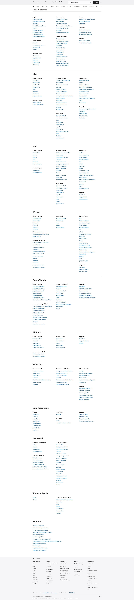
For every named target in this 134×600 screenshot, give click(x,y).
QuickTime (59, 136)
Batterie (81, 184)
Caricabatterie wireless (39, 267)
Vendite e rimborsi (62, 598)
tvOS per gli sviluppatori (86, 373)
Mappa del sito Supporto (39, 550)
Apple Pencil (36, 170)
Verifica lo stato (42, 539)
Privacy (35, 49)
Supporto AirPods (84, 341)
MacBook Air (36, 85)
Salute (81, 168)
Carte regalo (59, 54)
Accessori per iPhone (38, 464)
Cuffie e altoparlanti (61, 91)
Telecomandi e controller (62, 384)
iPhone (34, 568)
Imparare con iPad (84, 173)
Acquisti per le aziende (85, 43)
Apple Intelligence (84, 85)
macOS (81, 82)
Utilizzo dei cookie (46, 598)
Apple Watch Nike (37, 295)
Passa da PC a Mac (84, 80)
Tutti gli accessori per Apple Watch (42, 306)
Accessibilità (36, 47)
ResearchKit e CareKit (85, 234)
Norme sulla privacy (37, 598)
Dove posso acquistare (87, 109)
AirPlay (81, 371)
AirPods (35, 447)
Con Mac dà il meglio (85, 223)
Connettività (59, 471)
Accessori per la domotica (40, 317)
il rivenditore (54, 592)
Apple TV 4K (36, 373)
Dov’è (80, 100)
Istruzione (90, 564)
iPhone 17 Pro (36, 220)
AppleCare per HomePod (86, 395)
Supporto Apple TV (84, 390)
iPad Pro (35, 155)
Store (34, 563)
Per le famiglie (83, 157)
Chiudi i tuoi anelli (61, 302)
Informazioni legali (38, 30)
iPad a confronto (37, 164)
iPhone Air (35, 223)
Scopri (34, 497)
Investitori (35, 23)
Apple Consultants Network (40, 548)
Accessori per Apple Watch (40, 466)
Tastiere (58, 173)
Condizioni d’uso (54, 598)
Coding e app (59, 508)
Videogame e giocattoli (62, 164)
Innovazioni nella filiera (39, 45)
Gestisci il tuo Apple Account (87, 19)
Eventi (89, 585)
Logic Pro (58, 127)
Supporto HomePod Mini (86, 397)
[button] (80, 2)
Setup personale (60, 59)
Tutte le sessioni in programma (64, 499)
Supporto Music (83, 414)
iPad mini (35, 161)
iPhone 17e (35, 227)
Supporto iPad (83, 197)
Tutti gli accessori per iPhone (41, 242)
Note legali (70, 598)
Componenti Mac (60, 94)
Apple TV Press (37, 58)
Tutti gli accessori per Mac (63, 80)
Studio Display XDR (38, 104)
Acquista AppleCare (38, 537)
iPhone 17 (35, 225)
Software (58, 107)
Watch (34, 570)
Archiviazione (59, 109)
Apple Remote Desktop (62, 131)
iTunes (57, 420)
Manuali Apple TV (84, 393)
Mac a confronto (37, 96)
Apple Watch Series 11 (38, 288)
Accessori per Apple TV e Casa (41, 469)
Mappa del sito (76, 598)
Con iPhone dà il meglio (85, 87)
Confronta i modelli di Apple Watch (42, 300)
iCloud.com (82, 23)
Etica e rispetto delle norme (93, 583)
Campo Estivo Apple (61, 43)
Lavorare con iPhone (84, 245)
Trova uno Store (63, 563)
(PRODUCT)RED (83, 261)
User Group (36, 64)
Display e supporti (61, 161)
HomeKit (58, 170)
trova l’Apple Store (47, 592)
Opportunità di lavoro (39, 21)
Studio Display (37, 102)
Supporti (35, 321)
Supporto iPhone (83, 269)
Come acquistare (64, 26)
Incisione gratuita (84, 188)
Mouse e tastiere (60, 98)
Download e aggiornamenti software (42, 532)
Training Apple (37, 546)
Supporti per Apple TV (62, 373)
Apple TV (35, 377)
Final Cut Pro (59, 122)
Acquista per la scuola (85, 32)
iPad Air (35, 157)
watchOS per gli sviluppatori (63, 304)
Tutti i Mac (36, 80)
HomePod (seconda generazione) (41, 380)
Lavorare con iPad (84, 170)
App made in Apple (61, 115)
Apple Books (59, 129)
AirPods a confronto (38, 347)
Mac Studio (36, 94)
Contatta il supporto (38, 525)
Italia (100, 596)
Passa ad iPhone (83, 243)
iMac (34, 89)
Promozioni (59, 30)
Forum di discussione (85, 293)
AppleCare (82, 111)
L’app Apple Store (61, 61)
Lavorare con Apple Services (63, 423)
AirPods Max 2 (37, 345)
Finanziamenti (59, 52)
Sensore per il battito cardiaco (87, 297)
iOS (80, 218)
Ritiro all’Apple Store (61, 56)
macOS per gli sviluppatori (86, 89)
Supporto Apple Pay (84, 419)
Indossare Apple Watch (85, 295)
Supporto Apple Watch (85, 288)
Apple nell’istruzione (84, 30)
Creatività (58, 87)
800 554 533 (71, 592)
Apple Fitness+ (60, 295)
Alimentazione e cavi (61, 102)
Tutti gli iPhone (37, 218)
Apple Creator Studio (61, 118)
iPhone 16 (35, 229)
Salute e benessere (61, 168)
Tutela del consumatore (62, 65)
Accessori (35, 577)
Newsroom (35, 55)
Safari (57, 133)
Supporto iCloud (83, 416)
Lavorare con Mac (84, 91)
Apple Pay (82, 166)
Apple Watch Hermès (38, 297)
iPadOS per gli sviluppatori (86, 175)
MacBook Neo (36, 82)
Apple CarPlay (83, 238)
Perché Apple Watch (61, 286)
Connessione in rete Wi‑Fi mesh (64, 96)
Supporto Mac (83, 113)
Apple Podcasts (60, 138)
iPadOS (81, 153)
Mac (33, 564)
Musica (58, 506)
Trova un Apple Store (61, 19)
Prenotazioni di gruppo (62, 41)
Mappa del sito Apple (40, 10)
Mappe (58, 201)
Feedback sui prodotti (39, 36)
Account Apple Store (84, 21)
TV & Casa (35, 573)
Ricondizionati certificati (62, 32)
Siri (80, 161)
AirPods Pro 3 (36, 343)
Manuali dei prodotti (38, 534)
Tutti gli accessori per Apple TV (64, 371)
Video (57, 504)
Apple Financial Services (62, 28)
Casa (57, 120)
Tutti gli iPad (36, 153)
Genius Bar (59, 45)
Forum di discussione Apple (40, 530)
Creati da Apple (60, 465)
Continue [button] (96, 2)
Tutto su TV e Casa (38, 371)
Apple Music (59, 293)
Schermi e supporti (61, 89)
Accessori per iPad (38, 462)
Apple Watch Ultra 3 (38, 291)
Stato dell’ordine (60, 47)
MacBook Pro (36, 87)
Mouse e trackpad (61, 175)
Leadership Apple (37, 19)
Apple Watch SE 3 (37, 293)
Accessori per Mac (38, 460)
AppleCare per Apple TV (85, 388)
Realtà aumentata (83, 159)
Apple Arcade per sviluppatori (87, 98)
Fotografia (59, 100)
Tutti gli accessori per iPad (63, 153)
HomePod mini (37, 382)
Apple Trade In (60, 50)
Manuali (81, 343)
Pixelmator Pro (60, 124)
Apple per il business (84, 40)
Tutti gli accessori (37, 457)
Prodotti (58, 513)
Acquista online (60, 21)
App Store (35, 430)
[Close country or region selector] (100, 2)
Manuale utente (83, 115)
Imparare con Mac (84, 94)
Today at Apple (60, 39)
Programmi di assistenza (39, 543)
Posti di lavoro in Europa (39, 26)
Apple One (59, 300)
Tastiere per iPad (37, 172)
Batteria (58, 308)
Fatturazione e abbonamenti (86, 421)
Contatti (35, 28)
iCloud (81, 164)
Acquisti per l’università (85, 34)
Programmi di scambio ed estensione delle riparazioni (47, 541)
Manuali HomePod (84, 399)
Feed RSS (35, 60)
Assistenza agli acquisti (62, 63)
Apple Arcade (82, 96)
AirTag (34, 445)
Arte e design (59, 511)
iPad (34, 159)
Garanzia (89, 580)
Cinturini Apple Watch (39, 308)
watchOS (58, 288)
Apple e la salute (77, 575)
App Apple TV (36, 375)
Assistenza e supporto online (40, 528)
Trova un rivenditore (61, 23)
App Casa (35, 384)
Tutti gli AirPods (37, 338)
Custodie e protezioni (62, 85)
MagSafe (35, 260)
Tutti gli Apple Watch (38, 286)
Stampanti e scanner (61, 105)
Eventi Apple (36, 62)
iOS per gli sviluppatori (85, 247)
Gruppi (35, 499)
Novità (58, 485)
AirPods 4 (35, 341)
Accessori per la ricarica (39, 319)
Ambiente (35, 43)
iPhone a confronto (38, 232)
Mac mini (35, 91)
